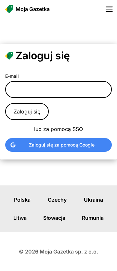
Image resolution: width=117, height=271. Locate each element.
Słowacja (54, 218)
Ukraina (93, 199)
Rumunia (93, 218)
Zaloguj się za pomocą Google (62, 144)
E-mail (12, 76)
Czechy (57, 199)
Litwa (20, 218)
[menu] (109, 9)
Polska (22, 199)
